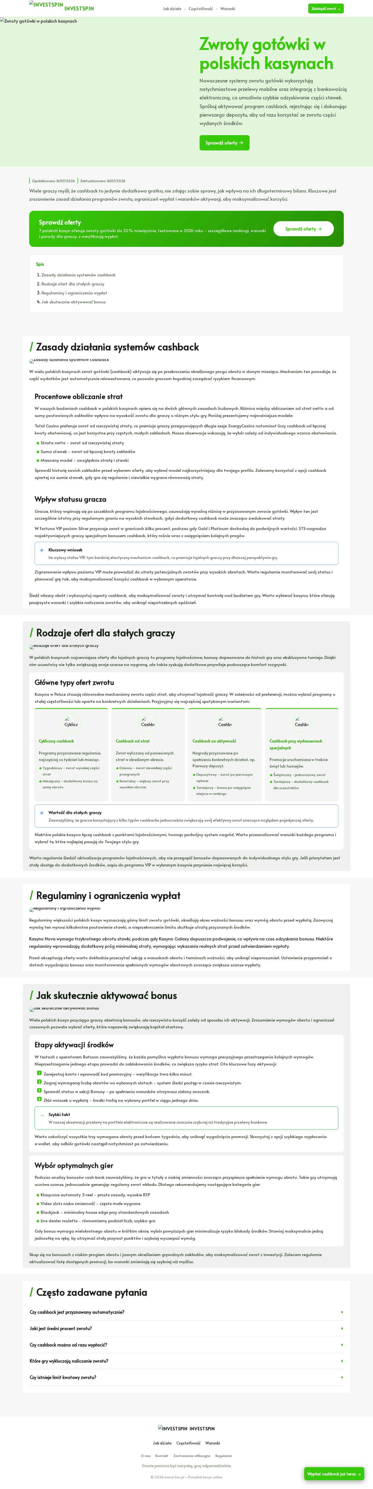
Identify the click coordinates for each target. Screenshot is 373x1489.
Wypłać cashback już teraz (331, 1473)
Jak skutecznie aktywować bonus (74, 301)
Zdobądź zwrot (324, 8)
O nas (145, 1455)
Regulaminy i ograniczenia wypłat (74, 292)
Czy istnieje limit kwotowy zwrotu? (63, 1377)
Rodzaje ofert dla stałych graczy (73, 283)
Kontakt (161, 1455)
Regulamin (223, 1455)
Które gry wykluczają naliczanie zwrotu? (69, 1361)
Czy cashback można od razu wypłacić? (68, 1345)
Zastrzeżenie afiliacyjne (192, 1455)
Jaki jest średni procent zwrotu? (61, 1328)
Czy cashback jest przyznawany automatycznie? (77, 1312)
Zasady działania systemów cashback (79, 274)
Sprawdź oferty (221, 143)
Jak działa (172, 8)
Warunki (227, 8)
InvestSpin (202, 1428)
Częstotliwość (201, 8)
